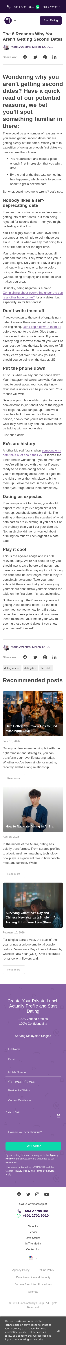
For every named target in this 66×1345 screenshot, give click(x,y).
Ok (58, 1330)
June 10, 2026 (11, 741)
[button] (33, 1258)
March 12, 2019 (42, 47)
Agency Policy (21, 1269)
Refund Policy (46, 1269)
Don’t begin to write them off (42, 327)
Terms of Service (44, 1171)
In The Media (33, 1243)
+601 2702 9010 (50, 7)
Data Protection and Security (33, 1277)
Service (33, 1232)
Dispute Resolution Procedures (33, 1284)
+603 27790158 (35, 1211)
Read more (13, 778)
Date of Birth (13, 1112)
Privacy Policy (22, 1171)
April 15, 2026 (11, 836)
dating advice (12, 668)
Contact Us (33, 1249)
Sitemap (33, 1291)
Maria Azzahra (21, 47)
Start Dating (51, 20)
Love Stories (33, 1237)
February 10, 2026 (14, 932)
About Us (33, 1226)
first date (46, 668)
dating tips (30, 668)
